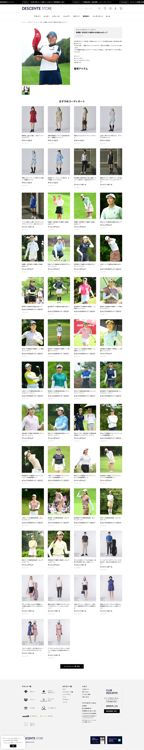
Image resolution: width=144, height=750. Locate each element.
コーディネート (98, 16)
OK (13, 746)
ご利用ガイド (85, 689)
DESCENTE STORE (37, 8)
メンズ (46, 16)
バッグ (64, 697)
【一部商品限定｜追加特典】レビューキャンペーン (80, 2)
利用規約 (84, 706)
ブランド (37, 16)
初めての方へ (85, 692)
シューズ (64, 702)
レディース (55, 16)
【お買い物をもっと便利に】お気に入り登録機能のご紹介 (31, 2)
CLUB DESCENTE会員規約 (89, 713)
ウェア (64, 689)
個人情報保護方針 (86, 708)
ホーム (23, 22)
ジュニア (66, 16)
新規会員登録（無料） (112, 711)
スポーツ (76, 16)
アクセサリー (65, 699)
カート (119, 8)
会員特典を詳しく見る (112, 706)
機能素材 (86, 16)
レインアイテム (66, 694)
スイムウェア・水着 (67, 692)
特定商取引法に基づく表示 (89, 711)
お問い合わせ (85, 697)
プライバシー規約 (8, 742)
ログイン (114, 8)
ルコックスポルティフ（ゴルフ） (86, 30)
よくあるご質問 (86, 694)
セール (108, 16)
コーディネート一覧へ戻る (72, 666)
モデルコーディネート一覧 (35, 22)
